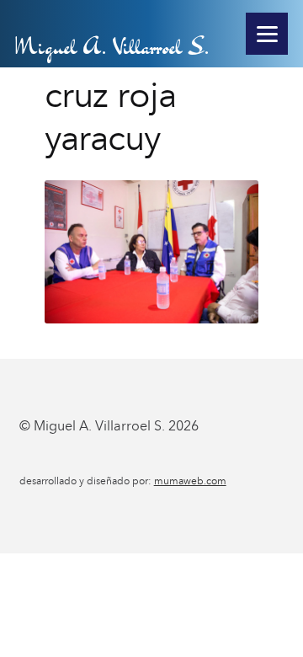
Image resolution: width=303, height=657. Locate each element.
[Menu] (267, 34)
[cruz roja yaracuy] (152, 251)
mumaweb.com (190, 481)
